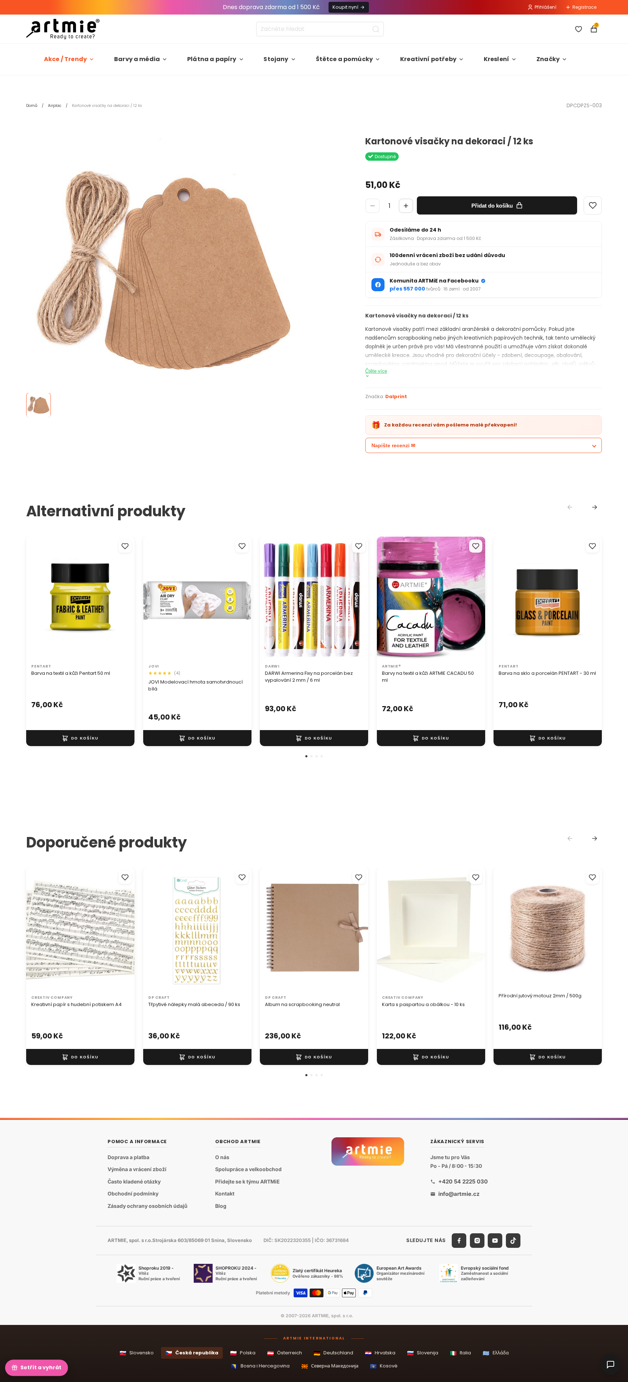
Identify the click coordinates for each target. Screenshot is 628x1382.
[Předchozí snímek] (39, 599)
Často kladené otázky (134, 1181)
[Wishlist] (593, 205)
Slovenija (422, 1353)
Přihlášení (545, 7)
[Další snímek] (121, 599)
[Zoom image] (164, 275)
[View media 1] (38, 405)
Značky (548, 59)
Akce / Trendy (65, 59)
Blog (220, 1206)
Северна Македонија (329, 1366)
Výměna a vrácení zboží (137, 1169)
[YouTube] (495, 1240)
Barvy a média (137, 59)
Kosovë (384, 1366)
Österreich (284, 1353)
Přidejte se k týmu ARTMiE (247, 1181)
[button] (306, 756)
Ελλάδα (496, 1353)
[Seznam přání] (578, 29)
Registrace (584, 7)
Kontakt (224, 1193)
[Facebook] (459, 1240)
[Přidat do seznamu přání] (125, 546)
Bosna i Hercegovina (260, 1366)
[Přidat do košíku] (80, 738)
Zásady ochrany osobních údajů (148, 1206)
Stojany (275, 59)
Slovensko (137, 1353)
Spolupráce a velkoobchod (248, 1169)
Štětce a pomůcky (344, 59)
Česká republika (191, 1353)
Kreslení (496, 59)
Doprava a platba (128, 1157)
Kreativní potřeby (428, 59)
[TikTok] (513, 1240)
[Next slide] (594, 507)
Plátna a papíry (211, 59)
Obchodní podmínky (133, 1193)
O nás (222, 1157)
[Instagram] (477, 1240)
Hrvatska (380, 1353)
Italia (460, 1353)
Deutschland (333, 1353)
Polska (242, 1353)
